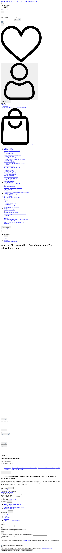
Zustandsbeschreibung (9, 508)
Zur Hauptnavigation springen (30, 1)
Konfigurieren (17, 550)
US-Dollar (6, 5)
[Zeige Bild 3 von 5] (4, 421)
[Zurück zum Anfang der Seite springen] (2, 547)
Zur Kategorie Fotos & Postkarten (12, 197)
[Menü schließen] (4, 185)
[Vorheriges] (2, 419)
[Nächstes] (5, 419)
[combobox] (8, 20)
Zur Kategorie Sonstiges (9, 210)
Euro (5, 7)
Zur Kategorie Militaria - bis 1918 (12, 151)
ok (1, 527)
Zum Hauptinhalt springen (7, 1)
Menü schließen (6, 101)
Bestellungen (22, 107)
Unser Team (6, 515)
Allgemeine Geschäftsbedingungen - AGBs (14, 507)
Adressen (17, 107)
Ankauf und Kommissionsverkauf (12, 520)
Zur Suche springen (18, 1)
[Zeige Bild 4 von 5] (5, 421)
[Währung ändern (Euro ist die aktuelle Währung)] (1, 3)
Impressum (6, 519)
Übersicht (3, 107)
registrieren (5, 106)
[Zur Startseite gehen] (6, 10)
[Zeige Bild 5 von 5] (7, 421)
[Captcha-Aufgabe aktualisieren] (2, 532)
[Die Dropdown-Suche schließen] (19, 19)
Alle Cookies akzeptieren (26, 550)
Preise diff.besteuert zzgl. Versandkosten (10, 458)
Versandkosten (26, 540)
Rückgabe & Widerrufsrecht (10, 505)
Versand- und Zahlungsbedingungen (12, 504)
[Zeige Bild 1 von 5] (1, 421)
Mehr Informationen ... (47, 548)
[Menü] (2, 12)
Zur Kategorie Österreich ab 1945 (12, 184)
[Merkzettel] (21, 62)
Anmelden (3, 104)
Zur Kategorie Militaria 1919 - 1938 (12, 167)
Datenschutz (7, 517)
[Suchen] (16, 20)
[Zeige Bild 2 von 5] (2, 421)
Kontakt (5, 516)
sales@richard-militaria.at (7, 492)
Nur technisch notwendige (6, 550)
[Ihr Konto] (19, 81)
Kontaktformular (12, 499)
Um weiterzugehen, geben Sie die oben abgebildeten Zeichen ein (17, 534)
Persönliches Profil (10, 107)
